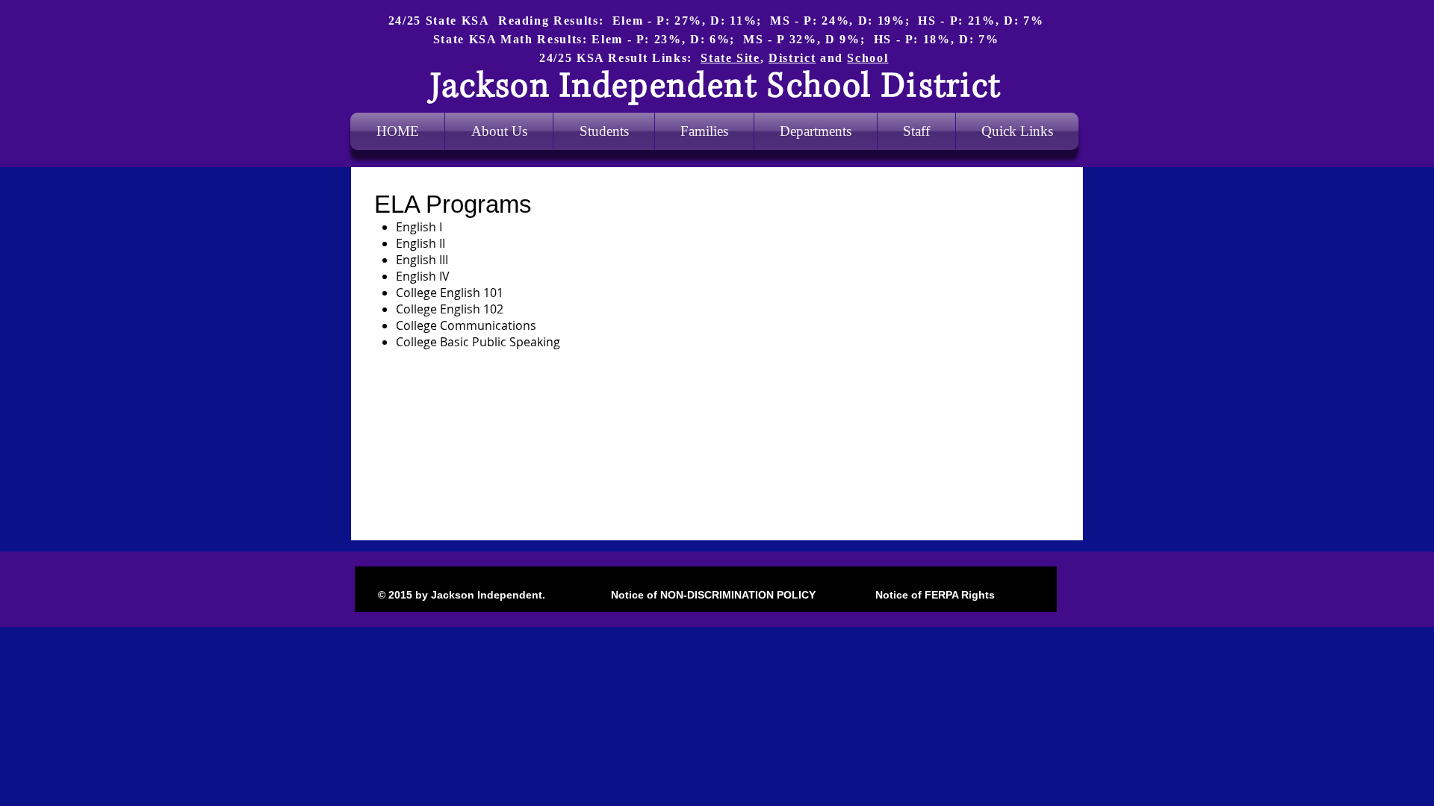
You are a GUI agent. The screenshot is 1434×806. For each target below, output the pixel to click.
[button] (815, 131)
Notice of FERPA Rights (933, 595)
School (867, 57)
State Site (730, 57)
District (792, 57)
